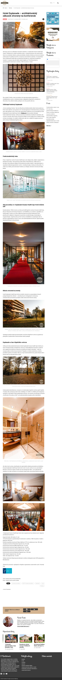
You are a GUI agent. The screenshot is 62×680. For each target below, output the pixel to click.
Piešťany (42, 585)
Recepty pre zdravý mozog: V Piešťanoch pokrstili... (8, 646)
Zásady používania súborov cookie (29, 667)
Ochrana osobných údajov (27, 665)
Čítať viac (48, 125)
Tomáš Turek (10, 19)
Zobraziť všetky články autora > (23, 626)
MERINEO (20, 678)
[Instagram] (26, 611)
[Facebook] (26, 609)
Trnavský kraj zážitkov (16, 583)
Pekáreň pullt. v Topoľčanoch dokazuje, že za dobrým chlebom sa (52, 77)
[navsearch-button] (58, 3)
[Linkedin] (34, 609)
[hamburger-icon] (53, 3)
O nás (23, 660)
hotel (43, 583)
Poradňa (23, 662)
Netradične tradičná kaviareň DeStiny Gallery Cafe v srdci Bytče (51, 97)
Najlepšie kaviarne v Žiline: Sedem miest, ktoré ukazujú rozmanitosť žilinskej (51, 90)
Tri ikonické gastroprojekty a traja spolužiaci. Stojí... (37, 646)
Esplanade (38, 583)
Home (6, 7)
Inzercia (23, 664)
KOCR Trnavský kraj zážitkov (27, 583)
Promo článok (49, 95)
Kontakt (23, 659)
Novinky (10, 7)
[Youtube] (6, 674)
